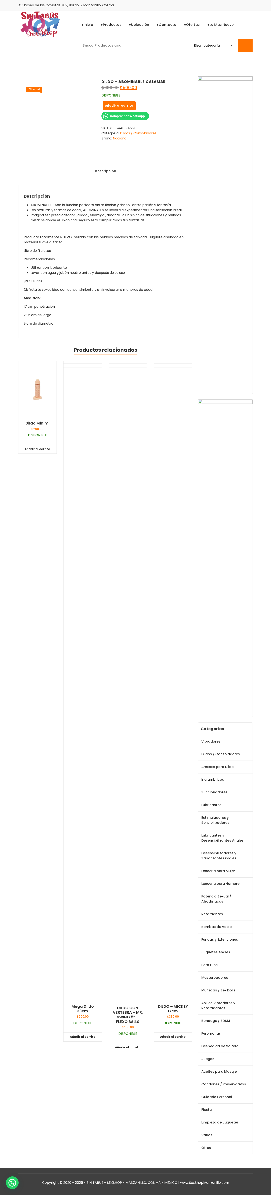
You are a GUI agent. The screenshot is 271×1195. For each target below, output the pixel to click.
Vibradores (210, 741)
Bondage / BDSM (215, 1020)
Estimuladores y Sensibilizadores (215, 820)
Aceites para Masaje (219, 1071)
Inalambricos (212, 779)
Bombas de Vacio (216, 926)
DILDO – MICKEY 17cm (173, 1008)
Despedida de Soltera (220, 1046)
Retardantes (212, 914)
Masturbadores (214, 977)
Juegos (207, 1058)
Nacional (120, 138)
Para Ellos (209, 964)
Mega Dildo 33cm (83, 1008)
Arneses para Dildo (217, 766)
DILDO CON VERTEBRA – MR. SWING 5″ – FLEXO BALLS (128, 1015)
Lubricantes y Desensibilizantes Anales (222, 838)
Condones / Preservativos (223, 1084)
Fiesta (206, 1109)
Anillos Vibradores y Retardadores (218, 1005)
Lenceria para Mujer (218, 870)
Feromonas (211, 1033)
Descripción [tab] (105, 171)
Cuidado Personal (216, 1096)
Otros (206, 1147)
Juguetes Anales (215, 952)
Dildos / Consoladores (138, 133)
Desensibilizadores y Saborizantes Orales (218, 856)
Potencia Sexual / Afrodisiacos (216, 899)
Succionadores (214, 792)
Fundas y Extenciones (219, 939)
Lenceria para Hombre (220, 883)
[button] (12, 1182)
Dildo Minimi (37, 423)
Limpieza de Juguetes (220, 1122)
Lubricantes (211, 804)
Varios (206, 1135)
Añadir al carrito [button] (37, 449)
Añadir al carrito (119, 105)
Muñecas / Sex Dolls (218, 990)
